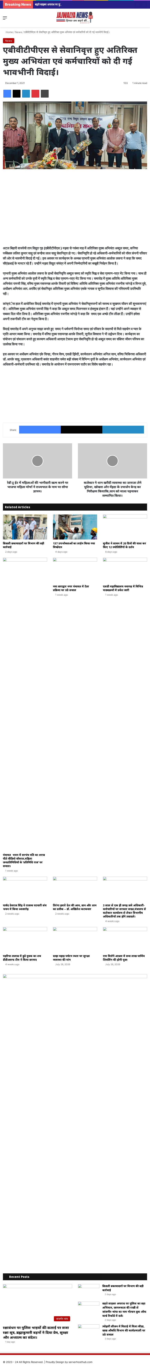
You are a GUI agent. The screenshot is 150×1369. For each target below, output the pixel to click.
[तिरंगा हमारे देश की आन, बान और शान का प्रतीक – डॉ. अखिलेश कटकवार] (75, 889)
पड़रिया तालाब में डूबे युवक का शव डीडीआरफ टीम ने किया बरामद (22, 957)
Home (9, 32)
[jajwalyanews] (75, 17)
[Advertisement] (75, 202)
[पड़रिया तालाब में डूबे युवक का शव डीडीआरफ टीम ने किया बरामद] (25, 939)
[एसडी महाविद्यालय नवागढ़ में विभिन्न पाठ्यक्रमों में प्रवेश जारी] (125, 570)
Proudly (50, 1362)
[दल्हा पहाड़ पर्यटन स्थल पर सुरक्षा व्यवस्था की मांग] (75, 939)
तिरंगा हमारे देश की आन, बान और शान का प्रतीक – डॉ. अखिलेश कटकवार (74, 907)
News (18, 32)
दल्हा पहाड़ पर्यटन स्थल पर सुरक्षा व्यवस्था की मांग (71, 957)
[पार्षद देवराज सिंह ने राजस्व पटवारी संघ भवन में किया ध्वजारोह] (25, 889)
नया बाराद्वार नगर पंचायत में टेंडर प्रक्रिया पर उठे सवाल (71, 588)
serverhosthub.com (80, 1362)
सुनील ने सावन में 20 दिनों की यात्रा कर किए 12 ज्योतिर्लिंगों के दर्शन (124, 545)
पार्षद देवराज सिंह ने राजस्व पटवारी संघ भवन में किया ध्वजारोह (25, 907)
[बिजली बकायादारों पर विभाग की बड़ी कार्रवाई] (25, 526)
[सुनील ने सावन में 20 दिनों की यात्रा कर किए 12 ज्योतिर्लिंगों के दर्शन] (125, 526)
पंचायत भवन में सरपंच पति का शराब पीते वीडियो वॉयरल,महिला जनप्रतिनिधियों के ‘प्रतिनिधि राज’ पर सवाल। (24, 860)
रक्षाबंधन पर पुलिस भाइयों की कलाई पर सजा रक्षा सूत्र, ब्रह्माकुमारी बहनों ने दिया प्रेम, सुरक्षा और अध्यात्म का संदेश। (36, 1332)
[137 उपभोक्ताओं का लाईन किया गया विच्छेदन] (75, 526)
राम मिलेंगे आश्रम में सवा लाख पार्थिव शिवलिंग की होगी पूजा (124, 957)
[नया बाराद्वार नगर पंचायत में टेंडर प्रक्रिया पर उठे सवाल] (75, 570)
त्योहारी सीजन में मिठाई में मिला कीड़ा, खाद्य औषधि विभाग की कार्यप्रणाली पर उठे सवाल (123, 1330)
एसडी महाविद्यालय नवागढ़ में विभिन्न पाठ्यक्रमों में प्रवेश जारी (123, 588)
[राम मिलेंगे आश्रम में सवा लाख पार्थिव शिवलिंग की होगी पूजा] (125, 939)
